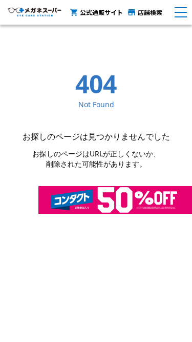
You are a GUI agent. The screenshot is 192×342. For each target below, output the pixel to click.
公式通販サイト (101, 12)
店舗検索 (150, 12)
